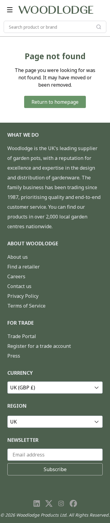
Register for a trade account (39, 346)
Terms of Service (26, 305)
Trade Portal (21, 336)
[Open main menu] (10, 10)
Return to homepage (55, 102)
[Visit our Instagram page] (61, 503)
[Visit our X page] (49, 503)
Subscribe (55, 469)
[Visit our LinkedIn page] (36, 503)
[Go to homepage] (56, 10)
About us (17, 257)
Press (13, 355)
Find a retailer (23, 266)
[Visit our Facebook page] (73, 503)
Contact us (19, 286)
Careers (16, 276)
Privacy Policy (22, 296)
